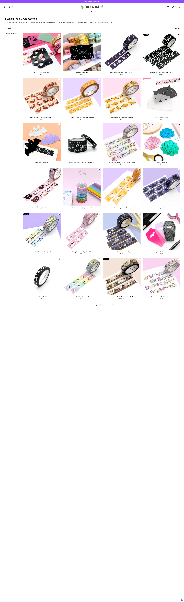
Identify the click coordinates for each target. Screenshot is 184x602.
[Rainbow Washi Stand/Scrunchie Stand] (82, 187)
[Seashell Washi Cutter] (161, 142)
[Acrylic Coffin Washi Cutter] (161, 231)
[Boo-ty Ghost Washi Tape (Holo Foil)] (82, 231)
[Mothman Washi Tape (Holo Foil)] (161, 187)
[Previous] (4, 1)
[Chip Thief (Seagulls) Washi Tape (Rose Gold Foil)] (122, 187)
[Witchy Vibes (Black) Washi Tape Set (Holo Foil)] (82, 142)
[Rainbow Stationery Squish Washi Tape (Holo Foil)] (122, 142)
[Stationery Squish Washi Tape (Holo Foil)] (161, 276)
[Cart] (179, 7)
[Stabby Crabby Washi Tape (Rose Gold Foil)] (42, 97)
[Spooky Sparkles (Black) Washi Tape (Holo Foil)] (42, 276)
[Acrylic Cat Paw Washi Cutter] (42, 52)
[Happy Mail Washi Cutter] (82, 52)
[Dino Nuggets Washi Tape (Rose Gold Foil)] (122, 97)
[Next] (179, 1)
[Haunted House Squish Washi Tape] (122, 231)
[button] (70, 11)
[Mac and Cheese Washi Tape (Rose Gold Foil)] (82, 97)
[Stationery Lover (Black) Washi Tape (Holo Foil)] (161, 52)
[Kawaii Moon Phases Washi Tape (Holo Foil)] (122, 52)
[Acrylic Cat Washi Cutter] (161, 97)
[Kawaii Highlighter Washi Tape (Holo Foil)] (42, 231)
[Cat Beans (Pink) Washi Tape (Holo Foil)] (42, 187)
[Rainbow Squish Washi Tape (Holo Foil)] (82, 276)
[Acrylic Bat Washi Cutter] (42, 142)
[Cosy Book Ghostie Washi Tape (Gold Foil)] (122, 276)
